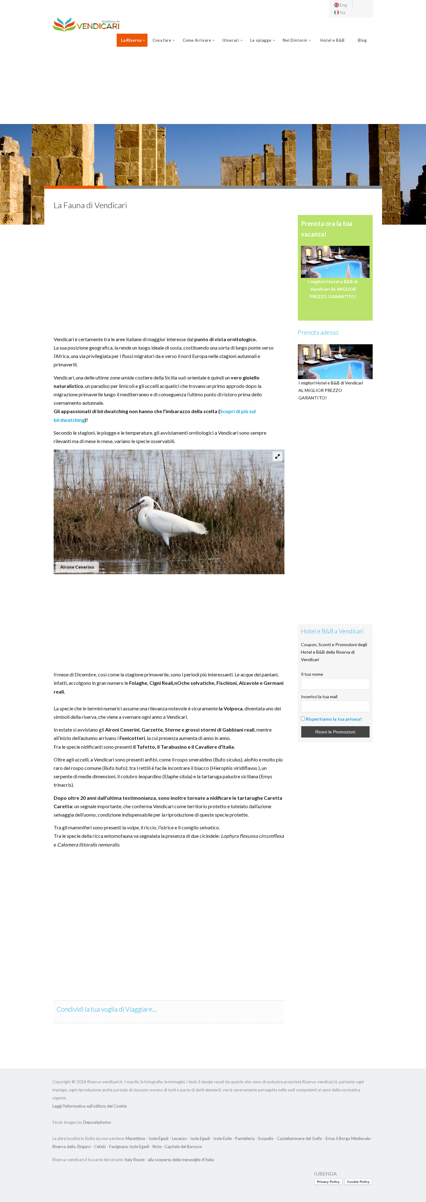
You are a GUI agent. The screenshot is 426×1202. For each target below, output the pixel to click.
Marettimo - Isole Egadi (147, 1138)
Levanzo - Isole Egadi (191, 1138)
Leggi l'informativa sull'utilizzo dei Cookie (89, 1106)
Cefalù (100, 1146)
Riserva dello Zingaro (71, 1146)
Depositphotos (97, 1122)
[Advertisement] (213, 88)
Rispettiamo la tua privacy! (334, 719)
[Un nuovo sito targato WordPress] (85, 23)
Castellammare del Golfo (299, 1138)
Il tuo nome (312, 674)
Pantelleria (244, 1138)
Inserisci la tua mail (319, 696)
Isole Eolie (222, 1138)
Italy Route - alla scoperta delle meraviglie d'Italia (169, 1159)
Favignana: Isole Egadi (129, 1146)
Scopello (266, 1138)
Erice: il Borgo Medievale (348, 1138)
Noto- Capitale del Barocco (177, 1146)
